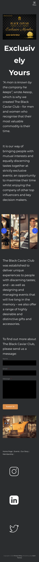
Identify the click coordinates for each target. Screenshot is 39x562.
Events (17, 451)
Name (5, 359)
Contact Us (10, 407)
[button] (15, 231)
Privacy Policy (18, 555)
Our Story (24, 451)
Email (6, 369)
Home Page (8, 451)
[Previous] (4, 231)
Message (7, 379)
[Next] (35, 231)
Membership (8, 454)
